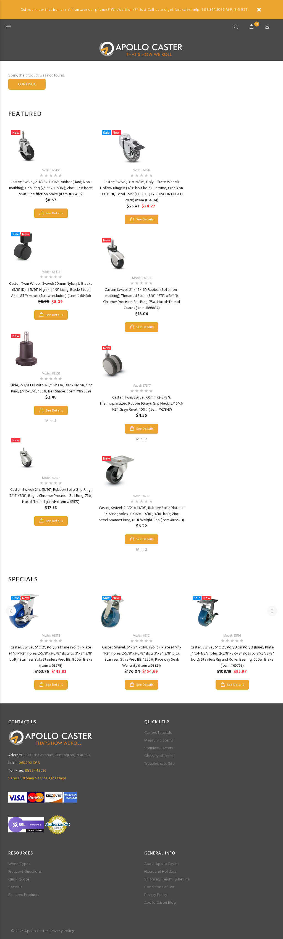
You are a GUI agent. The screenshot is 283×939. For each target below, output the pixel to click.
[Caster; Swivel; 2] (50, 453)
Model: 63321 (142, 636)
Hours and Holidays (160, 872)
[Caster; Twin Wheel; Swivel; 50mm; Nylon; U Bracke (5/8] (50, 247)
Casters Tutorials (158, 733)
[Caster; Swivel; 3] (141, 145)
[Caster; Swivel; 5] (50, 611)
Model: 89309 (51, 373)
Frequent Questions (24, 872)
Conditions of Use (159, 887)
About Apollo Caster (161, 864)
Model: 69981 (141, 496)
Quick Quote (18, 879)
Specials (15, 887)
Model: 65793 (232, 636)
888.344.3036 (27, 770)
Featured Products (23, 895)
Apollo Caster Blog (160, 903)
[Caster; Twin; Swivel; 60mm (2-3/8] (141, 361)
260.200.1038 (24, 763)
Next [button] (272, 611)
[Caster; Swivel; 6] (141, 611)
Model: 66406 (51, 170)
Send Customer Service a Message (37, 778)
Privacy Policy (155, 895)
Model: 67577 (51, 478)
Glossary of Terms (159, 756)
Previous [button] (11, 611)
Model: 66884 (141, 278)
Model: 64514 (142, 170)
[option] (51, 325)
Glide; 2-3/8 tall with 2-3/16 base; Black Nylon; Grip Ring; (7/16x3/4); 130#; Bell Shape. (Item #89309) (51, 388)
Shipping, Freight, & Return (166, 879)
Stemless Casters (158, 748)
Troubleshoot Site (159, 764)
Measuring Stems (158, 740)
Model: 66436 (51, 272)
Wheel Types (19, 864)
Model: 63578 (51, 636)
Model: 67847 (141, 386)
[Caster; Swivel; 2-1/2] (50, 145)
